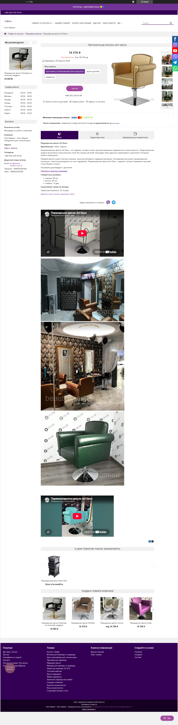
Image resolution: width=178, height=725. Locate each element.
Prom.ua (102, 702)
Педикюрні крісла (54, 663)
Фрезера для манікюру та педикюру (61, 666)
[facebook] (150, 542)
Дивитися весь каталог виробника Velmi (57, 194)
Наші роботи (109, 23)
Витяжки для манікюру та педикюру (61, 655)
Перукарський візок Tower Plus (54, 581)
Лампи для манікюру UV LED (58, 668)
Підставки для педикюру (56, 660)
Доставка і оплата (10, 652)
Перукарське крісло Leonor (111, 623)
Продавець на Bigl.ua (89, 704)
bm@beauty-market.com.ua (16, 164)
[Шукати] (171, 23)
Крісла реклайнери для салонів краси (62, 657)
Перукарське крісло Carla (141, 623)
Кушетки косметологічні (56, 685)
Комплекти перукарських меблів (59, 680)
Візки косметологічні (55, 688)
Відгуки (97, 23)
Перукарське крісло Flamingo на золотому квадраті (18, 74)
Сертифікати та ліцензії (12, 657)
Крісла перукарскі (54, 674)
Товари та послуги (41, 23)
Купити (75, 88)
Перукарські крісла (33, 34)
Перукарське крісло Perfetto (83, 623)
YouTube (138, 657)
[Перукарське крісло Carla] (141, 608)
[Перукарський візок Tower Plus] (54, 566)
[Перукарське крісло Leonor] (112, 608)
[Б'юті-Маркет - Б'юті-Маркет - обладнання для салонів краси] (8, 21)
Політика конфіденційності (122, 707)
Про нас (6, 655)
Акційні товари (62, 23)
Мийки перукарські (54, 677)
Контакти (6, 660)
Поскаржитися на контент (101, 707)
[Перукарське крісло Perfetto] (83, 608)
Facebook (138, 652)
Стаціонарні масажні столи (57, 691)
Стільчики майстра (54, 671)
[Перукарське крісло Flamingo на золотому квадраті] (20, 58)
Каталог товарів (53, 652)
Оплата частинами (81, 23)
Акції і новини (96, 655)
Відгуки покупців (97, 652)
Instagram (138, 655)
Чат (169, 718)
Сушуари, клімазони (55, 682)
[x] (152, 542)
